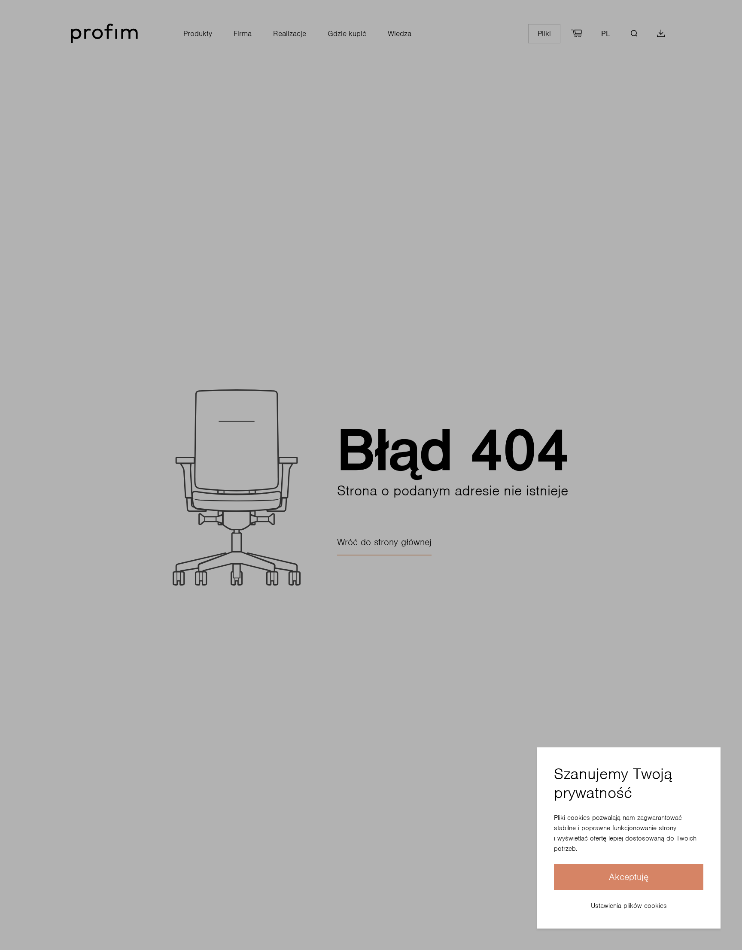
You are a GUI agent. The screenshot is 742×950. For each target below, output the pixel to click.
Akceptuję (628, 877)
